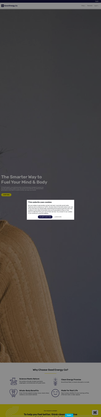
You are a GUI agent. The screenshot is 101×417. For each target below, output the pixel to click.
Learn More (58, 217)
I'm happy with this (45, 217)
